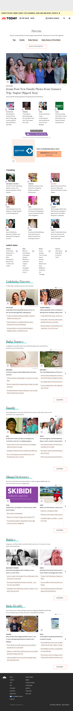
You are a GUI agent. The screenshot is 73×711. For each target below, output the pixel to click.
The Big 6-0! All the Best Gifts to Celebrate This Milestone (22, 451)
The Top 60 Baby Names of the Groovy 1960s (54, 372)
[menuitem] (24, 18)
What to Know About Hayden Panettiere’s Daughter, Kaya (56, 457)
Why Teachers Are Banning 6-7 (15, 513)
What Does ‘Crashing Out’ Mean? (49, 511)
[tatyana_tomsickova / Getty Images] (56, 495)
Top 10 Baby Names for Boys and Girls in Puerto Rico (54, 382)
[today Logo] (4, 677)
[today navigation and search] (69, 18)
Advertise (27, 688)
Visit (11, 685)
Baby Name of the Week (51, 40)
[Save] (8, 82)
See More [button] (59, 400)
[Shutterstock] (22, 359)
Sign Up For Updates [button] (36, 46)
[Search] (64, 18)
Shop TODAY (28, 693)
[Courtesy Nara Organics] (56, 624)
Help (11, 682)
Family (22, 40)
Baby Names (33, 40)
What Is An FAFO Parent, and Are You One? (53, 507)
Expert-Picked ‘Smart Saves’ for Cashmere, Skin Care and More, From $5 (29, 13)
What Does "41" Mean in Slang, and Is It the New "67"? (21, 517)
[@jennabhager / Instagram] (36, 68)
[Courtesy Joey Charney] (22, 624)
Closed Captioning (30, 682)
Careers (27, 680)
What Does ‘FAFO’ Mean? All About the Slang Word (54, 514)
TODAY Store (28, 691)
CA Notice (12, 699)
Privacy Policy (13, 693)
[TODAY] (22, 495)
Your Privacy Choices (18, 696)
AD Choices (12, 691)
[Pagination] (55, 287)
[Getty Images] (22, 557)
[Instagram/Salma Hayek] (56, 297)
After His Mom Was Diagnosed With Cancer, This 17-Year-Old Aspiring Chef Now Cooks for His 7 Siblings (21, 639)
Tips (14, 40)
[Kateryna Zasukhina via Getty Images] (56, 359)
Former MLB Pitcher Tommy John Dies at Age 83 (53, 316)
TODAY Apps (12, 688)
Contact (12, 680)
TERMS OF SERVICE (29, 677)
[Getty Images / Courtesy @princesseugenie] (56, 426)
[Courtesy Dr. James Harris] (22, 426)
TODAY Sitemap (28, 685)
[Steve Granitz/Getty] (22, 297)
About (11, 677)
